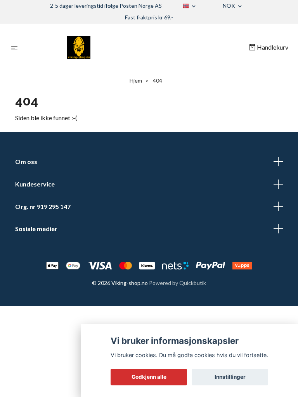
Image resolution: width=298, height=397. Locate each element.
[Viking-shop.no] (134, 48)
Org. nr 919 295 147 (43, 206)
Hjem (136, 80)
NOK (229, 5)
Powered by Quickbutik (177, 283)
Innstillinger (230, 377)
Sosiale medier (36, 228)
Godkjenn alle (149, 377)
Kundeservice (35, 184)
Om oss (26, 161)
